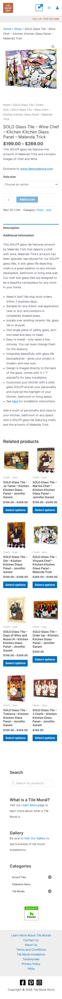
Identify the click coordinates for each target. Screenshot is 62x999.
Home (7, 29)
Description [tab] (11, 227)
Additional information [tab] (18, 235)
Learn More (29, 805)
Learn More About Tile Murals (31, 935)
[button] (53, 46)
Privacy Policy (31, 964)
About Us (31, 944)
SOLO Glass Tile (23, 104)
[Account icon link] (57, 7)
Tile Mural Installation (31, 954)
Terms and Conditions (31, 949)
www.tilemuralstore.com (36, 168)
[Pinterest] (31, 982)
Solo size (9, 176)
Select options (15, 510)
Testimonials (31, 959)
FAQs (31, 968)
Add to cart (27, 199)
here (15, 401)
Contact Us (31, 940)
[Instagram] (39, 982)
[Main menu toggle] (49, 7)
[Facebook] (23, 982)
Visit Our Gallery (35, 838)
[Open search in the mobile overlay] (31, 783)
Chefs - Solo (44, 210)
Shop (17, 29)
